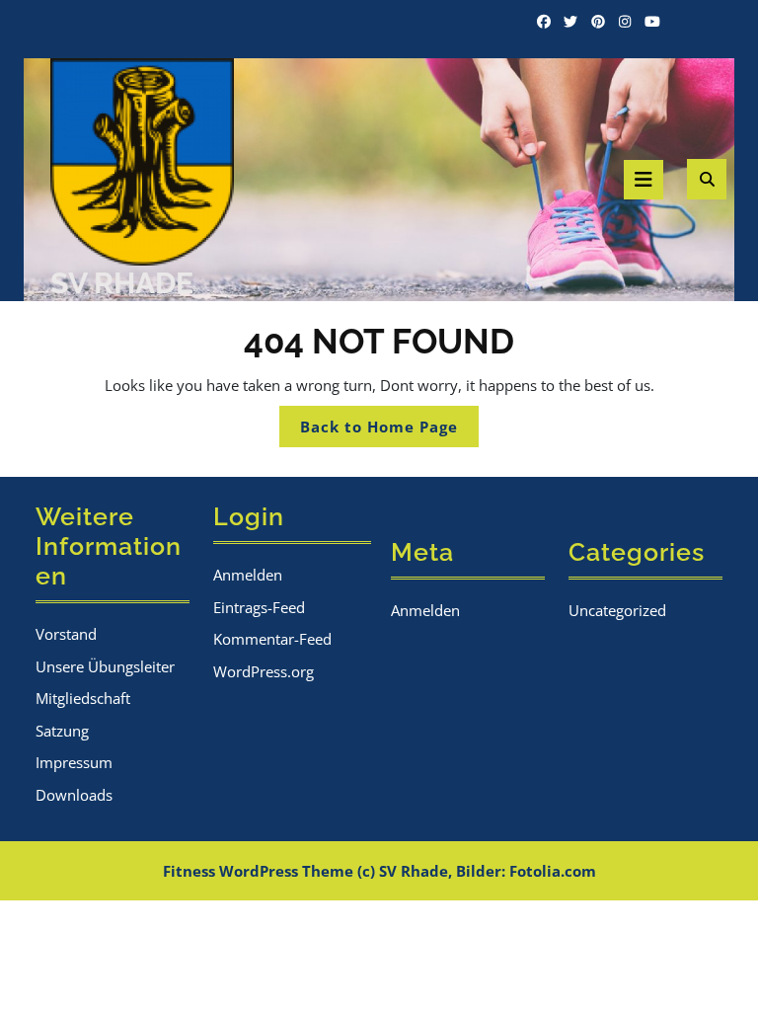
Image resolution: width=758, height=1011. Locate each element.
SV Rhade (121, 283)
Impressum (74, 762)
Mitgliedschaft (83, 698)
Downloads (74, 795)
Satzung (62, 730)
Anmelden (247, 574)
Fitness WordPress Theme (258, 871)
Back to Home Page (389, 431)
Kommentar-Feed (272, 639)
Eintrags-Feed (259, 607)
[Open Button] (643, 179)
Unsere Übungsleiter (105, 666)
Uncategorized (617, 610)
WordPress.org (263, 671)
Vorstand (66, 634)
